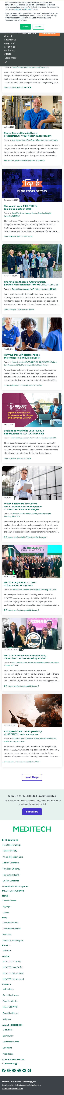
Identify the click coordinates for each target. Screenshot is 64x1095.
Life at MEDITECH (10, 1007)
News (5, 895)
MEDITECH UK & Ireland (13, 979)
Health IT (20, 88)
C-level (19, 309)
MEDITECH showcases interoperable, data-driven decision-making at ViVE (25, 657)
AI (38, 610)
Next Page (32, 777)
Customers (8, 1063)
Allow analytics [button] (49, 33)
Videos (6, 912)
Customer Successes (12, 928)
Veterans (7, 1019)
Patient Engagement (27, 160)
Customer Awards (11, 1042)
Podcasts (7, 934)
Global (5, 956)
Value (29, 458)
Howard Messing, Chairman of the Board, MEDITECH (30, 67)
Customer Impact (10, 922)
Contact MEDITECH (13, 1059)
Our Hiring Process (11, 995)
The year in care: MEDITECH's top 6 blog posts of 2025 (20, 207)
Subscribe (32, 811)
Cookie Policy (7, 1088)
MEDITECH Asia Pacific (12, 967)
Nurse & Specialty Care (13, 857)
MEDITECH (27, 88)
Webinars (7, 950)
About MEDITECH (12, 1025)
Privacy (28, 9)
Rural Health (40, 160)
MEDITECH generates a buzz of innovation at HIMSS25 (20, 584)
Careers (6, 984)
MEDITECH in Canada (12, 961)
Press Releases (9, 900)
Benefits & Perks (10, 1001)
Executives (7, 1030)
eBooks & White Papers (13, 940)
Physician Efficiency (11, 869)
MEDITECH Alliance (13, 890)
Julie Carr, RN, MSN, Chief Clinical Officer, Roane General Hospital (35, 140)
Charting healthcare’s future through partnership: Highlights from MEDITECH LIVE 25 (31, 283)
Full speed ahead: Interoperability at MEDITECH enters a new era (23, 733)
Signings (6, 906)
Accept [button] (25, 26)
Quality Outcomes (11, 881)
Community (8, 1036)
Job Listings (8, 989)
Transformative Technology (32, 385)
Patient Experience (11, 863)
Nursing (7, 385)
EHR (5, 160)
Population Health (11, 875)
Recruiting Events (10, 1013)
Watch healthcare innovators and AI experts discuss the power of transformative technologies (23, 506)
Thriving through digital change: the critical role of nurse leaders (22, 356)
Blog (4, 917)
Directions (7, 1048)
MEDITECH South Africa (13, 973)
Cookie (18, 9)
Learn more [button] (10, 57)
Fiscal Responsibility (12, 845)
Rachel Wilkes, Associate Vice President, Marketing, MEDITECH (34, 289)
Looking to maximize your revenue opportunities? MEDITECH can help (24, 432)
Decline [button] (38, 26)
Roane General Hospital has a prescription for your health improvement (27, 134)
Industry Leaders (10, 88)
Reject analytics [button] (28, 33)
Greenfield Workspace (15, 886)
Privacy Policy (18, 1088)
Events (31, 309)
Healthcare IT (28, 236)
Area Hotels (8, 1054)
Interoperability (26, 610)
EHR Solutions (10, 840)
